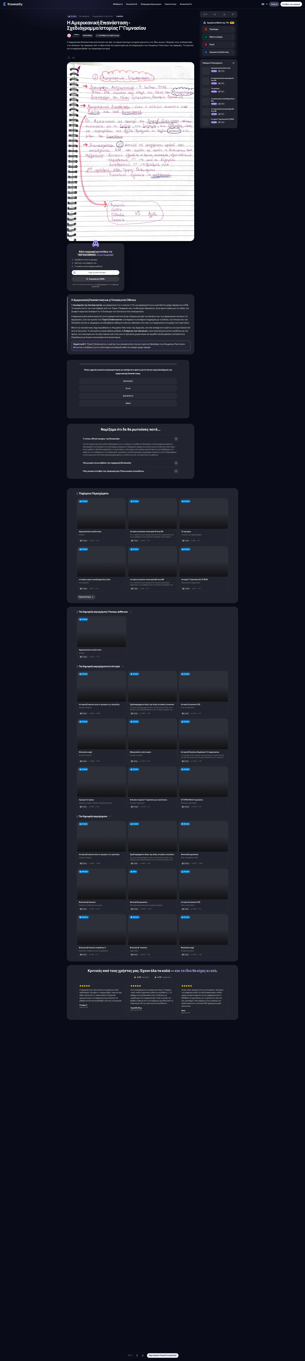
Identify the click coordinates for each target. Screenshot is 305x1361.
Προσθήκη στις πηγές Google (109, 35)
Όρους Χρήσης (102, 284)
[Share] (224, 14)
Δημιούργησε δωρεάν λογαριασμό (163, 1355)
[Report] (233, 14)
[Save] (215, 14)
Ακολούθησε (87, 35)
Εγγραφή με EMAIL (97, 279)
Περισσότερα (85, 597)
